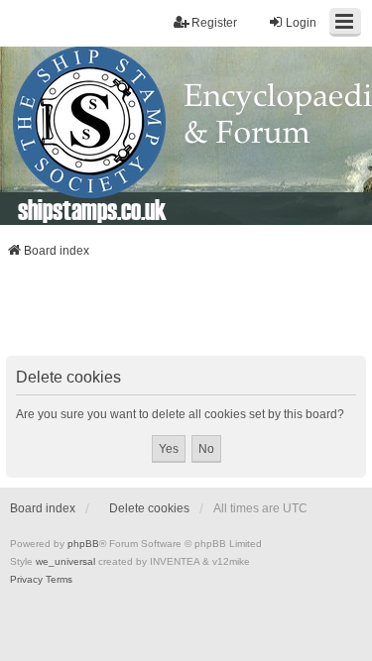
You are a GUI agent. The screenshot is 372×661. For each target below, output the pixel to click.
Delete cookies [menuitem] (149, 508)
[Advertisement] (186, 313)
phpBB (83, 543)
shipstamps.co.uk (92, 209)
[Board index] (186, 135)
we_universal (65, 561)
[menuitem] (26, 580)
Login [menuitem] (301, 23)
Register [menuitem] (214, 23)
